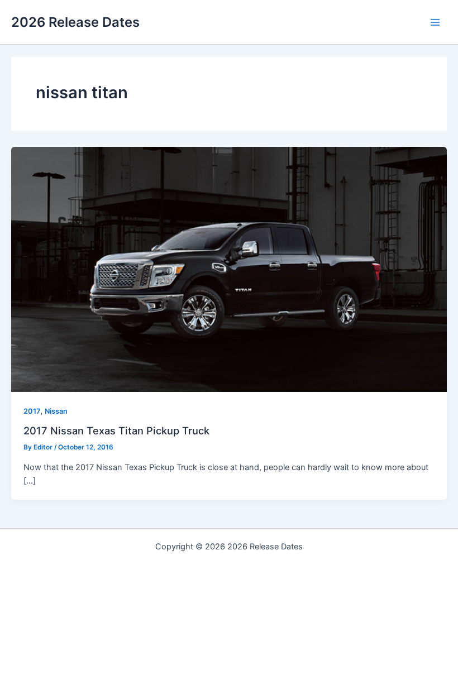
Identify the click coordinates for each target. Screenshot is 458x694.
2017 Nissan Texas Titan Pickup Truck (116, 430)
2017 (31, 411)
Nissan (56, 411)
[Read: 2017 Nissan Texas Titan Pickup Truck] (229, 269)
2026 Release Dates (75, 22)
